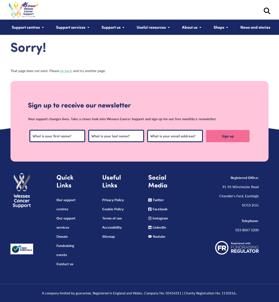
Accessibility (112, 227)
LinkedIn (159, 227)
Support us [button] (111, 27)
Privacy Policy (113, 199)
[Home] (23, 11)
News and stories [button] (255, 27)
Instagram (160, 218)
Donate (62, 236)
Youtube (159, 236)
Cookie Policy (113, 208)
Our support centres (65, 204)
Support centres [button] (26, 27)
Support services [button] (70, 27)
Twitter (158, 199)
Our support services (65, 223)
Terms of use (112, 218)
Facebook (160, 208)
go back (66, 70)
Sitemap (108, 236)
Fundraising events (65, 250)
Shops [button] (219, 27)
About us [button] (189, 27)
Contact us (64, 263)
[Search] (154, 11)
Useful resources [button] (151, 27)
